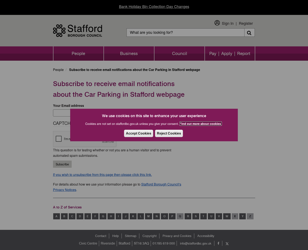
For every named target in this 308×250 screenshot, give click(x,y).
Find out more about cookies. (201, 124)
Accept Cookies (138, 133)
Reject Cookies (169, 133)
